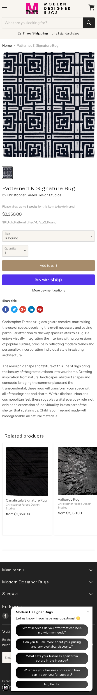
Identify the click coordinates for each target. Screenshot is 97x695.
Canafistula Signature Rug (26, 500)
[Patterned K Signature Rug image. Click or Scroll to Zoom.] (48, 107)
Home (7, 45)
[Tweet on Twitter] (14, 309)
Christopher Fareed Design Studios (34, 195)
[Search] (89, 22)
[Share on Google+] (22, 309)
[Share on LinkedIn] (31, 309)
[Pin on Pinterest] (40, 309)
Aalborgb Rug (68, 499)
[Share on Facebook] (5, 309)
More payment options (48, 290)
